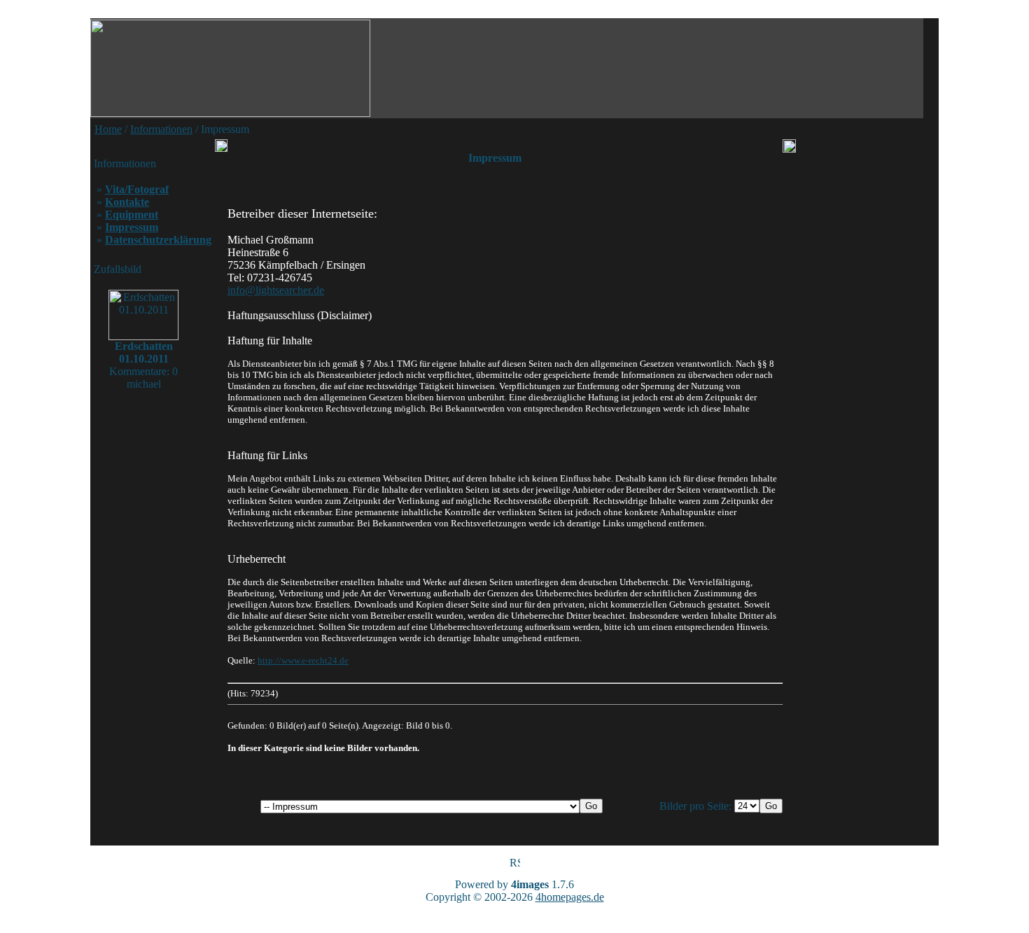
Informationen (161, 129)
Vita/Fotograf (137, 189)
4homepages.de (570, 897)
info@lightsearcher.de (275, 290)
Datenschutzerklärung (158, 240)
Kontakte (127, 202)
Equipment (131, 214)
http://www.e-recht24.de (303, 660)
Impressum (131, 227)
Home (108, 129)
